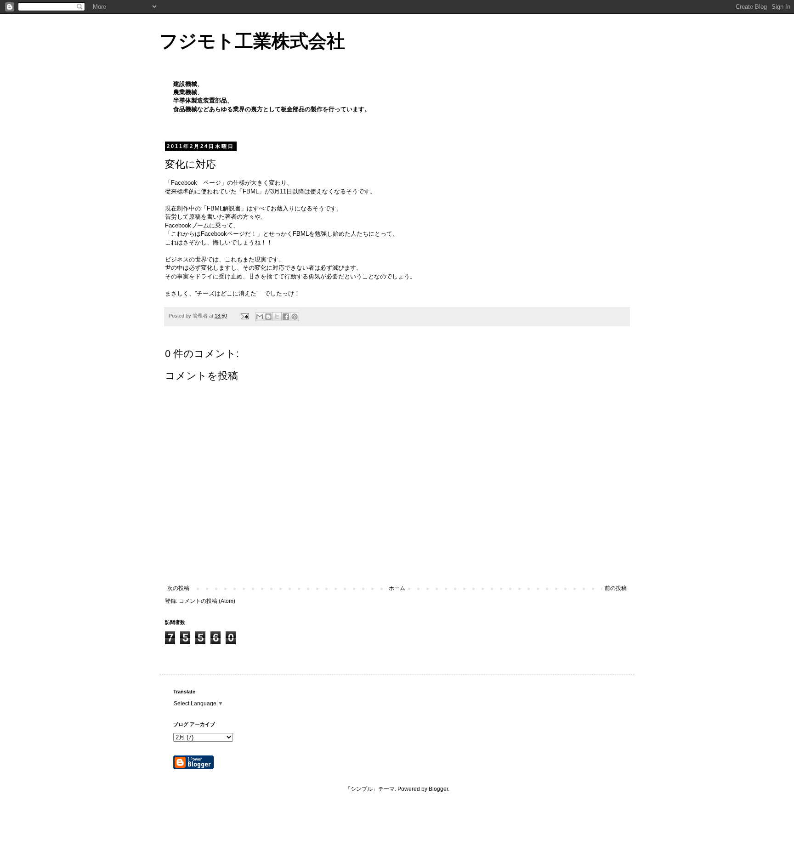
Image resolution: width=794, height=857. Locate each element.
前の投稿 (616, 588)
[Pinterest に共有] (294, 316)
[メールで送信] (259, 316)
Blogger (438, 789)
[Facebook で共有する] (285, 316)
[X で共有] (277, 316)
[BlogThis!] (268, 316)
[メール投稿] (244, 315)
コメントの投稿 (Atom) (207, 601)
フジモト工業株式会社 (252, 41)
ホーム (397, 588)
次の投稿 (178, 588)
